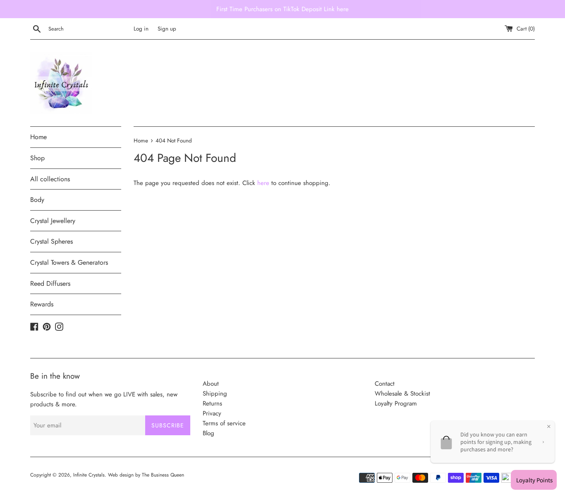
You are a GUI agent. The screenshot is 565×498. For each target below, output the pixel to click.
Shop (37, 158)
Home (38, 137)
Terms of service (224, 423)
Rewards (41, 304)
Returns (212, 403)
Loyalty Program (396, 403)
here (263, 182)
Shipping (215, 393)
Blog (208, 433)
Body (37, 199)
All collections (50, 179)
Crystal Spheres (51, 241)
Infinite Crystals (89, 475)
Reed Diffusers (50, 283)
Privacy (212, 413)
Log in (141, 29)
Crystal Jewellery (52, 220)
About (211, 383)
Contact (385, 383)
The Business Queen (163, 475)
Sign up (167, 29)
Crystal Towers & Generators (69, 262)
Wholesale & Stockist (402, 393)
